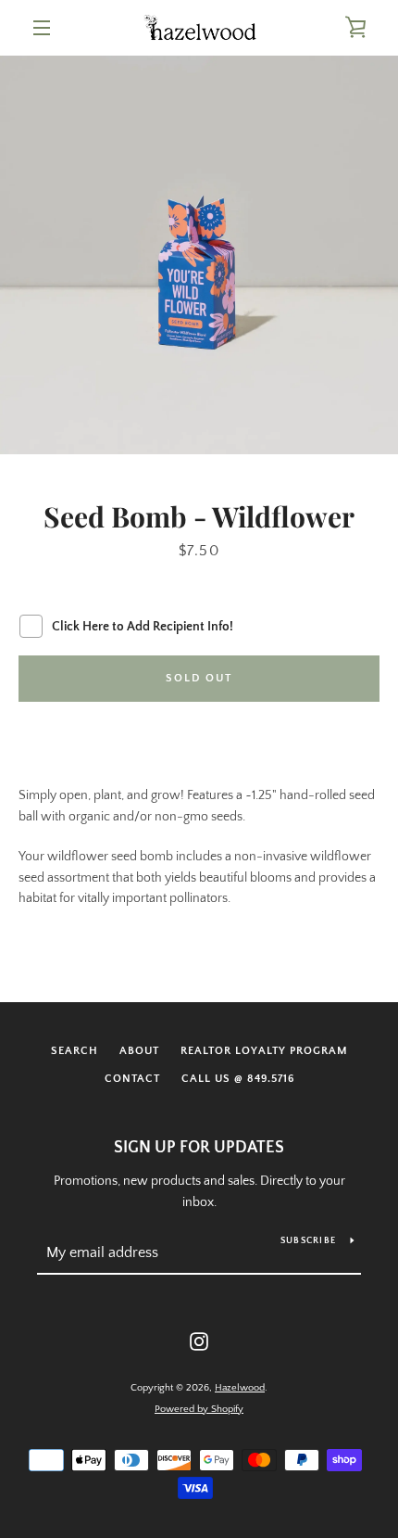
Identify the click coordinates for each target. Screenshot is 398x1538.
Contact (132, 1079)
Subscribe (308, 1241)
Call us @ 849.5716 (237, 1079)
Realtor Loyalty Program (264, 1051)
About (139, 1051)
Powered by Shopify (199, 1409)
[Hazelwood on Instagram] (199, 1340)
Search (74, 1051)
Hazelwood (240, 1387)
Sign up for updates (199, 1147)
